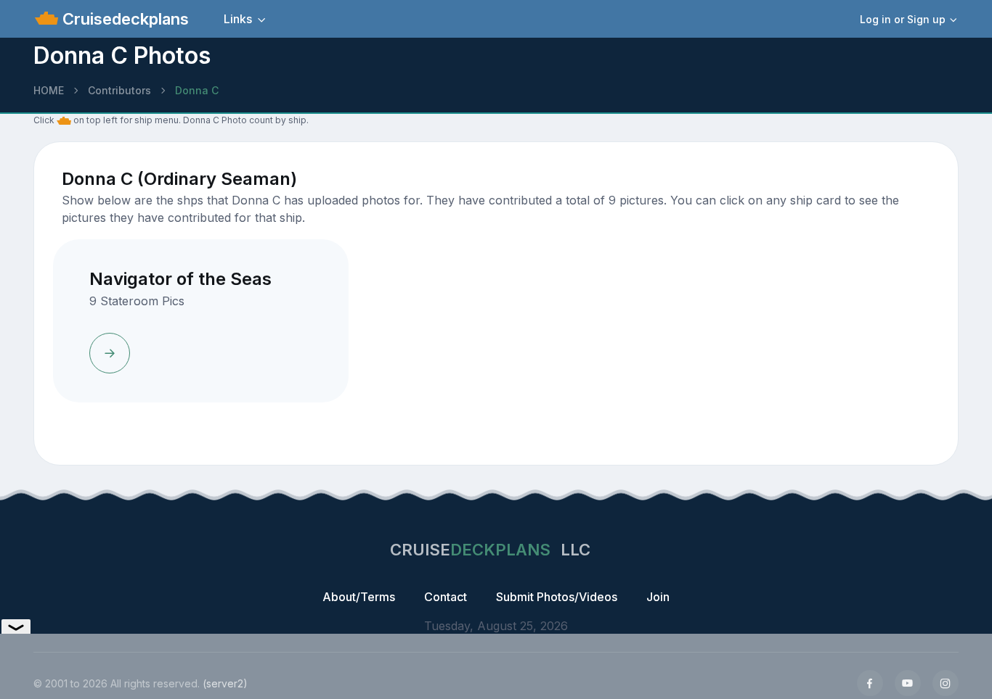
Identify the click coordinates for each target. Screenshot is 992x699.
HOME (48, 90)
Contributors (119, 90)
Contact (445, 597)
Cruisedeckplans (123, 18)
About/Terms (358, 597)
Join (658, 597)
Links (238, 19)
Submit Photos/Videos (556, 597)
